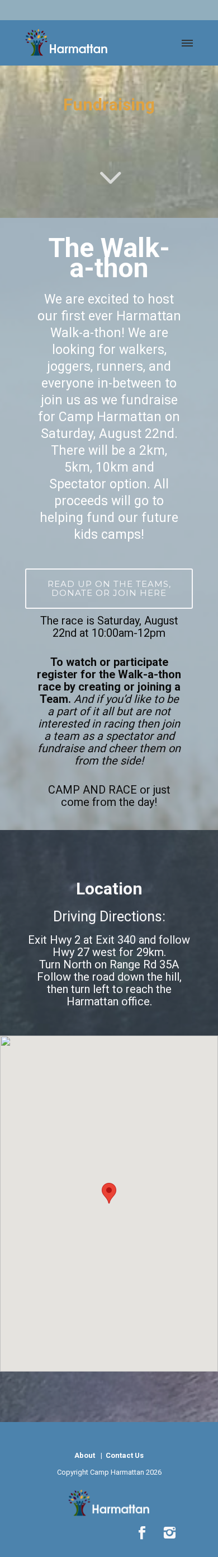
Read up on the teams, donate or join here (109, 588)
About (84, 1455)
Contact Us (124, 1455)
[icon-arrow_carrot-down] (109, 190)
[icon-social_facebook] (144, 1533)
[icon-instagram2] (169, 1533)
